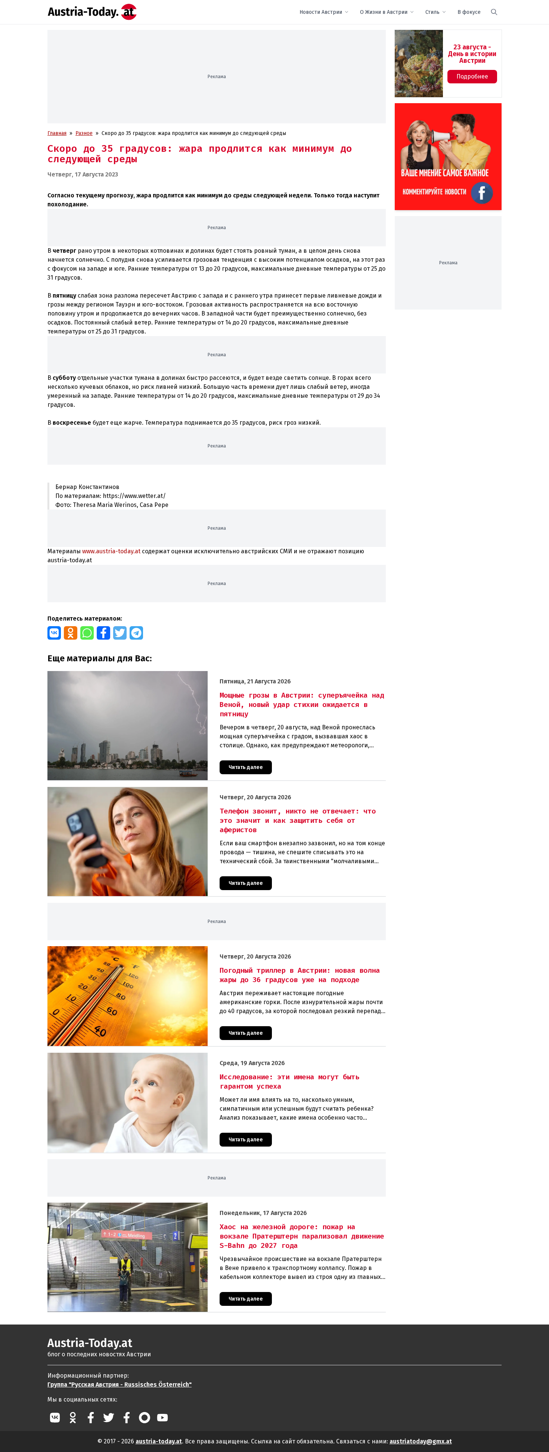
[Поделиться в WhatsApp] (87, 633)
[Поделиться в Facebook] (103, 633)
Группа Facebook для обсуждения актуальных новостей (443, 112)
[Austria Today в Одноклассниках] (72, 1417)
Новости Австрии (321, 12)
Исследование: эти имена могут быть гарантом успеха (114, 1056)
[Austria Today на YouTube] (162, 1417)
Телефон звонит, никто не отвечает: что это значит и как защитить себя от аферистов (155, 791)
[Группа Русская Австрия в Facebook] (126, 1417)
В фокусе (469, 12)
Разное (84, 133)
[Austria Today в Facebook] (90, 1417)
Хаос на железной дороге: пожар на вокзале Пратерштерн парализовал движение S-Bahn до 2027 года (176, 1206)
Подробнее (472, 76)
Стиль (432, 12)
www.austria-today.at (111, 551)
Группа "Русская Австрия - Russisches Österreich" (119, 1384)
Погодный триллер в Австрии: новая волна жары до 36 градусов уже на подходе (147, 950)
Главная (56, 133)
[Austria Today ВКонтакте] (55, 1417)
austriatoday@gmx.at (421, 1441)
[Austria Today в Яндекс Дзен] (144, 1417)
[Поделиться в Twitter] (120, 633)
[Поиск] (494, 11)
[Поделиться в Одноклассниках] (70, 633)
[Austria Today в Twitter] (108, 1417)
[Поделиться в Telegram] (136, 633)
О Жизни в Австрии (383, 12)
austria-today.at (159, 1441)
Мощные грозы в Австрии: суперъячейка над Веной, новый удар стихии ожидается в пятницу (163, 675)
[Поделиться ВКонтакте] (54, 633)
